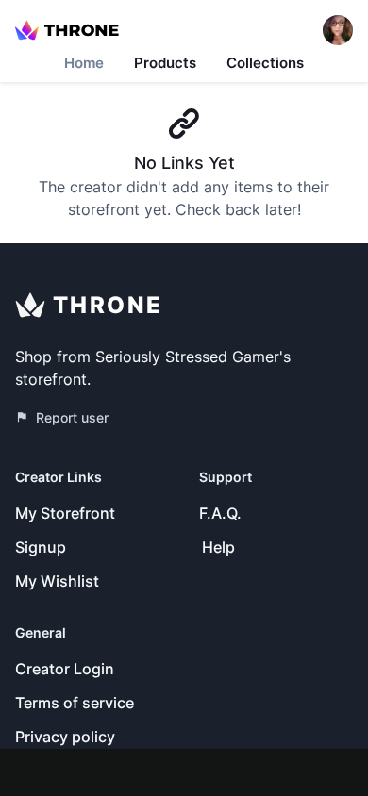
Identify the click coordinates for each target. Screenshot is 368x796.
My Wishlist (57, 581)
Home (84, 63)
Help (218, 547)
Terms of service (74, 702)
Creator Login (64, 668)
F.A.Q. (220, 513)
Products (165, 63)
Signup (40, 547)
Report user (72, 417)
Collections (265, 63)
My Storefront (65, 513)
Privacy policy (65, 736)
